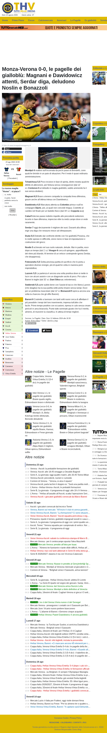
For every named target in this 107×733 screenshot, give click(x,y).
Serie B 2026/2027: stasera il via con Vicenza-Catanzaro (56, 554)
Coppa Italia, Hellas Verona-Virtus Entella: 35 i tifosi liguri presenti (60, 681)
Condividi (33, 330)
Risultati (13, 215)
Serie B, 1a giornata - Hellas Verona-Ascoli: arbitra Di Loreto (58, 580)
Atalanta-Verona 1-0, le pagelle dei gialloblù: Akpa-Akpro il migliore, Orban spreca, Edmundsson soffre (39, 446)
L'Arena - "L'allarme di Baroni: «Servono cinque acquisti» (56, 612)
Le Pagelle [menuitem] (75, 20)
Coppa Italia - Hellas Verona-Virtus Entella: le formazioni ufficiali (59, 669)
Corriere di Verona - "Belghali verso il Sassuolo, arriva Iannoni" (59, 570)
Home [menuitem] (5, 20)
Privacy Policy (76, 718)
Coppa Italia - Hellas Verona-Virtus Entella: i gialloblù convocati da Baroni (64, 691)
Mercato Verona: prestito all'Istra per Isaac (54, 544)
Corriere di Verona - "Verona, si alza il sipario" (51, 481)
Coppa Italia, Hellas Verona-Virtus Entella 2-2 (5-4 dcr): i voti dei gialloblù (64, 637)
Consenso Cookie (61, 718)
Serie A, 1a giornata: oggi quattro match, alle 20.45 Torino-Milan (59, 475)
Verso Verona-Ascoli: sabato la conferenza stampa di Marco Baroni (61, 538)
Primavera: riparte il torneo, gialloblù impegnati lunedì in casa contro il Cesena (66, 519)
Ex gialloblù (99, 287)
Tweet (48, 330)
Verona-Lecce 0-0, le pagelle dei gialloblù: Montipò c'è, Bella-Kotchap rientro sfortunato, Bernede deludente (38, 412)
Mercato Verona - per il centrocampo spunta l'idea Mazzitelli (57, 541)
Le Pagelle (36, 318)
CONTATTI (77, 723)
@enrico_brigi (52, 321)
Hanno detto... (100, 267)
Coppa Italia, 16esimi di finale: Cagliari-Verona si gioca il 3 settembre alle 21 (65, 592)
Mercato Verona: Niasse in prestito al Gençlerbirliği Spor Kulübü (64, 564)
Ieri (100, 194)
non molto (8, 206)
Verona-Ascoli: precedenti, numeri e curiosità (51, 478)
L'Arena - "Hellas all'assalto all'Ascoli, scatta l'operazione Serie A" (60, 493)
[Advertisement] (57, 351)
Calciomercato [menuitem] (45, 20)
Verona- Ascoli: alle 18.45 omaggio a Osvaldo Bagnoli (55, 472)
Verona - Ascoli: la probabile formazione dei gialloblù (54, 469)
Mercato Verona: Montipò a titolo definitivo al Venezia (59, 589)
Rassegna (98, 332)
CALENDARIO (66, 723)
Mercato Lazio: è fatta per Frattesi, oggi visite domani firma (57, 700)
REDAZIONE (54, 723)
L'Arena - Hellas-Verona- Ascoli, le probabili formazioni (55, 487)
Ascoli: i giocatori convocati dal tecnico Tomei (51, 506)
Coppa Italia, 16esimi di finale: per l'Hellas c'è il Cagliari (56, 631)
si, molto (8, 195)
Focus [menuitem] (31, 20)
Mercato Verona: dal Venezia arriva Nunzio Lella (57, 586)
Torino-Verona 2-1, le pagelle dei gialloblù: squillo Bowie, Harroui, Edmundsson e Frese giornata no (39, 429)
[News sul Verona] (18, 8)
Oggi (95, 194)
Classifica (7, 299)
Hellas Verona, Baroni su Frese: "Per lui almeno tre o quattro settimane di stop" (66, 704)
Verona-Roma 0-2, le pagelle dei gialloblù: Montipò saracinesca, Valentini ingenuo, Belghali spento (73, 382)
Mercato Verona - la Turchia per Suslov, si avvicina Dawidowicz (59, 625)
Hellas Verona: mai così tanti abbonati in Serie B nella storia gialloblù (62, 551)
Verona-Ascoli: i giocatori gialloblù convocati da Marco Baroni (58, 497)
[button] (13, 210)
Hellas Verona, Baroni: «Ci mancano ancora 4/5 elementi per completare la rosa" (67, 643)
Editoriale (98, 68)
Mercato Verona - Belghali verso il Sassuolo (50, 628)
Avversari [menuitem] (61, 20)
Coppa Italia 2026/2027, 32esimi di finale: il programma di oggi (59, 684)
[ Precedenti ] (12, 178)
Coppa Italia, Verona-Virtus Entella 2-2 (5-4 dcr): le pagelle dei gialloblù (63, 656)
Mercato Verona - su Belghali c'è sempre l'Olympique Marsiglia (59, 672)
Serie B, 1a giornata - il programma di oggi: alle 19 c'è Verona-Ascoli (61, 490)
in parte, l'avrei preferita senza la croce (11, 200)
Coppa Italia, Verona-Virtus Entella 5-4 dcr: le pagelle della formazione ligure (65, 646)
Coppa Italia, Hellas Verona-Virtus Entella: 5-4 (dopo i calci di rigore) (61, 666)
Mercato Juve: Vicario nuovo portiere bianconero (52, 608)
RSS (84, 723)
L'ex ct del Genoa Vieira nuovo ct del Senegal (56, 602)
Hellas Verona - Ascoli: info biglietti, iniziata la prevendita (56, 640)
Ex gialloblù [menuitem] (90, 20)
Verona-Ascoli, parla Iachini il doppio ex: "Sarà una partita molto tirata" (62, 484)
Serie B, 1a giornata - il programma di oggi (49, 528)
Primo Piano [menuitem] (18, 20)
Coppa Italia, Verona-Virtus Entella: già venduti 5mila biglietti (58, 678)
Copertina (98, 123)
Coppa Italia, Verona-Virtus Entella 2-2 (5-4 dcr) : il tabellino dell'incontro (63, 653)
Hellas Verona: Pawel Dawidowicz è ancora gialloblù (59, 615)
